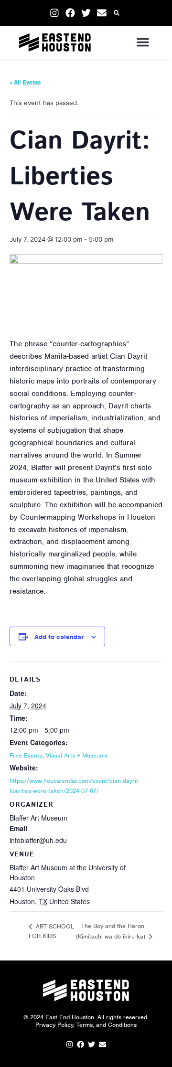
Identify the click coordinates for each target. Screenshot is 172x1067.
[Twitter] (86, 13)
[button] (117, 13)
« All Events (25, 82)
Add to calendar (59, 637)
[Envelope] (102, 13)
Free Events (26, 755)
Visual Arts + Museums (77, 755)
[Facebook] (70, 13)
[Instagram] (54, 13)
